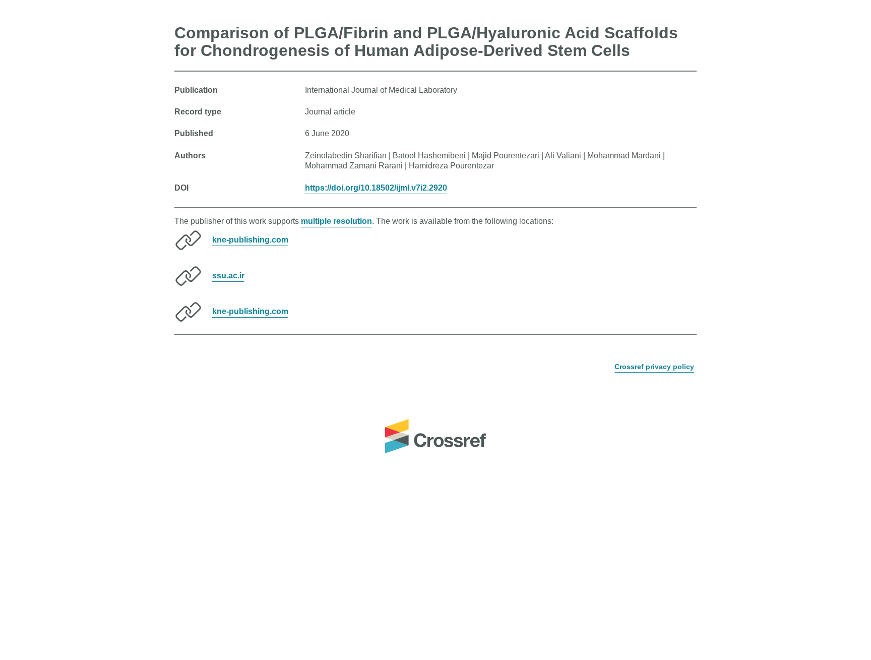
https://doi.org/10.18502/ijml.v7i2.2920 (376, 188)
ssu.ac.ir (228, 275)
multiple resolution (336, 221)
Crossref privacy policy (654, 367)
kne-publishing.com (250, 239)
